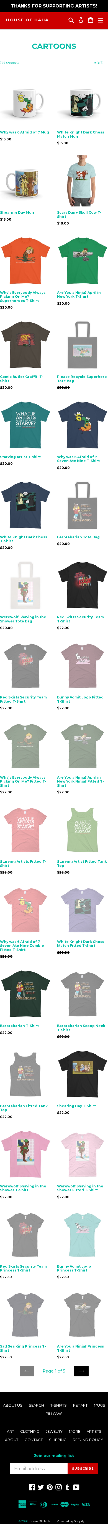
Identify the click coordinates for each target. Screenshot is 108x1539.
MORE (74, 1431)
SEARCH (36, 1405)
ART (10, 1431)
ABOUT (11, 1439)
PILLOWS (54, 1413)
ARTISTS (94, 1431)
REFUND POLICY (88, 1439)
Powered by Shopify (70, 1521)
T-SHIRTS (58, 1405)
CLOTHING (29, 1431)
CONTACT (34, 1439)
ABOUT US (12, 1405)
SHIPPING (57, 1439)
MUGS (99, 1405)
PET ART (80, 1405)
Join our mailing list (54, 1456)
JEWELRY (54, 1431)
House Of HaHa (27, 19)
